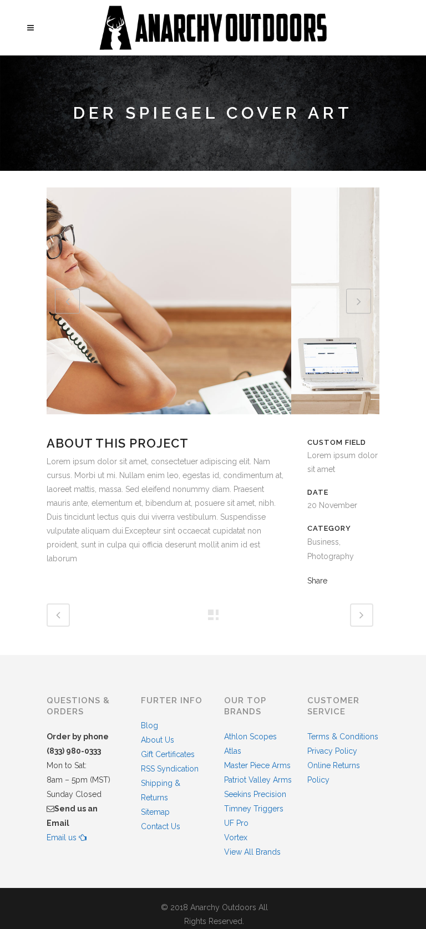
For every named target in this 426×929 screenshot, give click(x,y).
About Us (157, 739)
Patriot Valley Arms (258, 779)
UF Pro (236, 823)
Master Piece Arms (257, 765)
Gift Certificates (168, 754)
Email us (63, 837)
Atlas (232, 751)
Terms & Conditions (342, 736)
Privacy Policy (332, 751)
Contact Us (160, 826)
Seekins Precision (255, 794)
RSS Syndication (170, 768)
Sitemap (155, 812)
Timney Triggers (253, 808)
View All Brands (252, 851)
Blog (149, 725)
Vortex (235, 837)
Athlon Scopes (250, 736)
